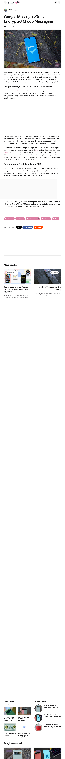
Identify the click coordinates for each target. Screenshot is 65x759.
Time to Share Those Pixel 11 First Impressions (23, 719)
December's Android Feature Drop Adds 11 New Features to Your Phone (16, 289)
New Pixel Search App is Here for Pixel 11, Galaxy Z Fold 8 (24, 735)
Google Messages (33, 218)
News (38, 751)
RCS (56, 218)
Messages (46, 218)
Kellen (11, 9)
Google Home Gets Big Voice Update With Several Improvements (52, 726)
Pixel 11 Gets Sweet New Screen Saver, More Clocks (52, 716)
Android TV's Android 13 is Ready (50, 288)
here (36, 150)
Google (8, 211)
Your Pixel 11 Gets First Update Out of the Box (51, 706)
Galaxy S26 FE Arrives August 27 (10, 734)
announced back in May (18, 91)
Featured (9, 751)
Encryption (9, 218)
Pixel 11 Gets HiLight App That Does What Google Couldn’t (9, 719)
